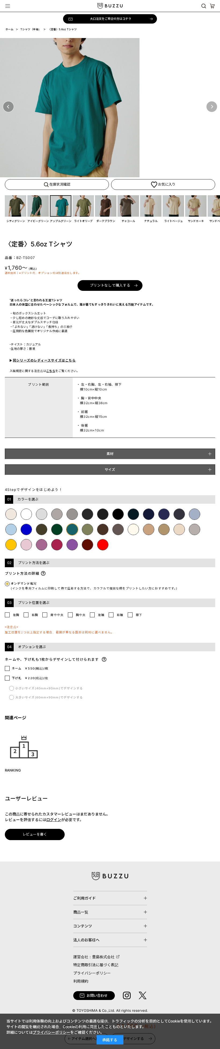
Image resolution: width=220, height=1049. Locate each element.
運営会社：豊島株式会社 (94, 956)
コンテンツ (82, 926)
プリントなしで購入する (110, 285)
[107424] (60, 206)
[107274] (105, 206)
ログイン (53, 819)
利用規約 (80, 981)
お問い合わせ (97, 995)
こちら (50, 371)
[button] (8, 106)
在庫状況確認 (59, 184)
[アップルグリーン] (110, 107)
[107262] (15, 206)
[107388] (38, 206)
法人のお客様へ (86, 940)
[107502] (83, 206)
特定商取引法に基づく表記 (95, 964)
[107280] (173, 206)
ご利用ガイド (84, 898)
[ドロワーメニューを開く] (7, 5)
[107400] (196, 206)
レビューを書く (35, 834)
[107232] (151, 206)
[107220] (128, 206)
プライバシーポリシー (92, 973)
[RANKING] (24, 746)
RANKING (13, 770)
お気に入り (166, 184)
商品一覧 (80, 912)
